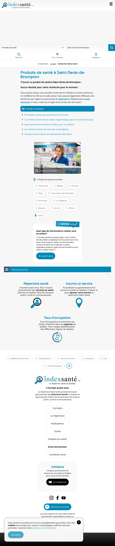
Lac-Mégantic (61, 200)
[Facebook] (57, 498)
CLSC (105, 358)
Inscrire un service (60, 506)
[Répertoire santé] (69, 366)
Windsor (75, 185)
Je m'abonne (60, 482)
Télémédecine (44, 358)
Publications (57, 423)
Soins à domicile (68, 358)
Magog (60, 185)
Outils (57, 431)
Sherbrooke (43, 185)
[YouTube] (63, 498)
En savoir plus (46, 255)
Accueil (53, 64)
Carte (40, 215)
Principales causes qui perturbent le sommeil (46, 114)
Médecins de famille (20, 358)
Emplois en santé (57, 439)
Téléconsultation (19, 269)
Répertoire (19, 57)
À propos (57, 408)
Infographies (96, 57)
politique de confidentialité (44, 528)
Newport (42, 208)
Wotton (71, 208)
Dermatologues (55, 366)
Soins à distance (57, 57)
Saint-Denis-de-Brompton (62, 193)
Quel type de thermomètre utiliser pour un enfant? (49, 124)
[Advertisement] (57, 27)
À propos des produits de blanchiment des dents (48, 134)
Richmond (42, 200)
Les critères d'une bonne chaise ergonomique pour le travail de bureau (58, 119)
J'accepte (15, 534)
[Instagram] (51, 498)
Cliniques (89, 358)
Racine (57, 208)
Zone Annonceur (57, 446)
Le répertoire (58, 415)
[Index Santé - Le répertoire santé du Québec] (17, 5)
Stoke (40, 193)
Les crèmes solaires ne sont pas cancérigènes (46, 129)
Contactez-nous (57, 454)
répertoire (63, 99)
